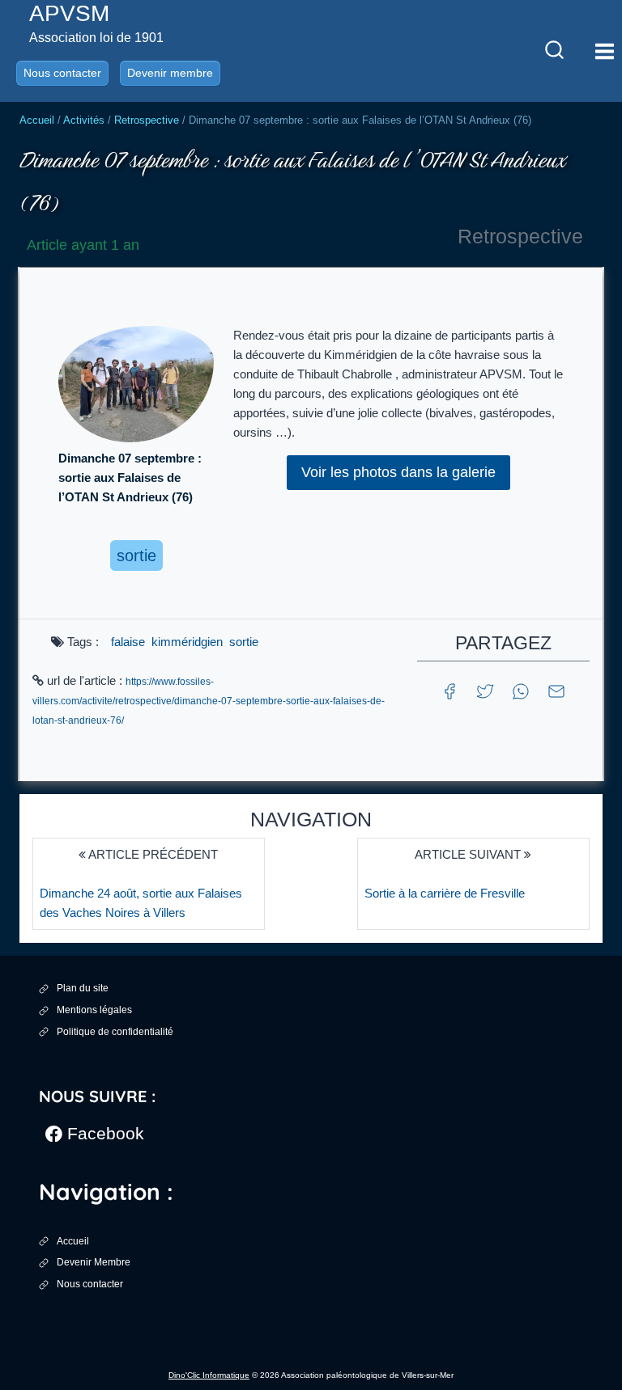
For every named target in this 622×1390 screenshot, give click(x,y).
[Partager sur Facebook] (449, 690)
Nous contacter (62, 72)
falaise (128, 642)
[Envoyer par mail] (556, 690)
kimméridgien (187, 642)
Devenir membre (170, 72)
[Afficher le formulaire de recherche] (554, 51)
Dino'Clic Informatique (208, 1375)
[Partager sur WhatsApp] (520, 690)
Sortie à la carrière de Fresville (444, 893)
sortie (243, 642)
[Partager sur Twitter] (485, 690)
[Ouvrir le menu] (604, 51)
